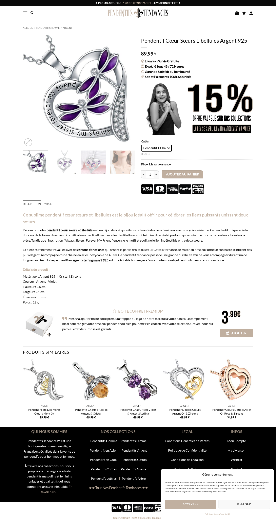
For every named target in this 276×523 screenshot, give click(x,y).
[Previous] (30, 91)
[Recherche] (32, 13)
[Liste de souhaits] (244, 12)
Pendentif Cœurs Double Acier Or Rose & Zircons (231, 411)
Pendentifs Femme (48, 27)
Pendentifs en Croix (103, 459)
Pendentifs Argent (134, 450)
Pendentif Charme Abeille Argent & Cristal (91, 411)
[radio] (156, 148)
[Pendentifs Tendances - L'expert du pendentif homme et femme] (138, 13)
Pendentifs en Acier (103, 450)
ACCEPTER (191, 504)
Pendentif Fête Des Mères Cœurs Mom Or (44, 411)
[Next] (127, 91)
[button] (25, 13)
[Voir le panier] (237, 12)
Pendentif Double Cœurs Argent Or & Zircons (185, 411)
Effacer (145, 154)
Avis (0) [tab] (49, 204)
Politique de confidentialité (217, 514)
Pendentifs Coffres (104, 469)
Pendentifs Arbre (134, 478)
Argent (67, 27)
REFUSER (244, 504)
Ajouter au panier (182, 174)
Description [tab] (32, 204)
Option (145, 141)
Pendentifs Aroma (133, 469)
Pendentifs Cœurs (134, 459)
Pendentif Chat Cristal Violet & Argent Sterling (138, 411)
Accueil (28, 27)
